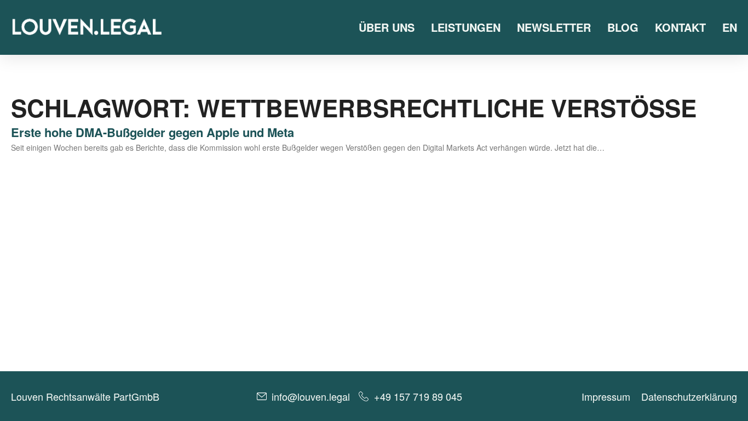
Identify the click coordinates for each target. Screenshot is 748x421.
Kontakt (680, 27)
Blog (622, 27)
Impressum (606, 396)
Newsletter (554, 27)
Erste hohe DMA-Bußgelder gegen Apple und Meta (152, 132)
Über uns (387, 27)
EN (729, 27)
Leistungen (465, 27)
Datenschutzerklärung (689, 396)
